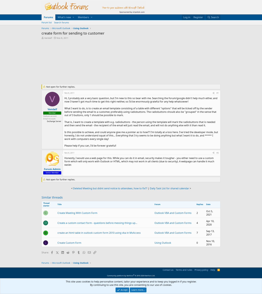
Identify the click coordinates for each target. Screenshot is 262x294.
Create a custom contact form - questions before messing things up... (97, 223)
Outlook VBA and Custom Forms (173, 213)
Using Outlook (163, 242)
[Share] (213, 93)
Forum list (47, 22)
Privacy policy (201, 269)
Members (83, 17)
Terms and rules (184, 269)
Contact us (168, 269)
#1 (218, 93)
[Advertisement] (115, 62)
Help (212, 269)
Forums (48, 17)
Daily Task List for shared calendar (169, 188)
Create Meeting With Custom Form (77, 213)
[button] (73, 17)
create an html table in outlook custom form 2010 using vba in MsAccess (99, 232)
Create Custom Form (69, 242)
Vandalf (48, 38)
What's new (64, 17)
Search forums (61, 22)
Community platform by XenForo (131, 275)
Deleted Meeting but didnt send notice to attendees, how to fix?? (110, 188)
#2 (218, 153)
